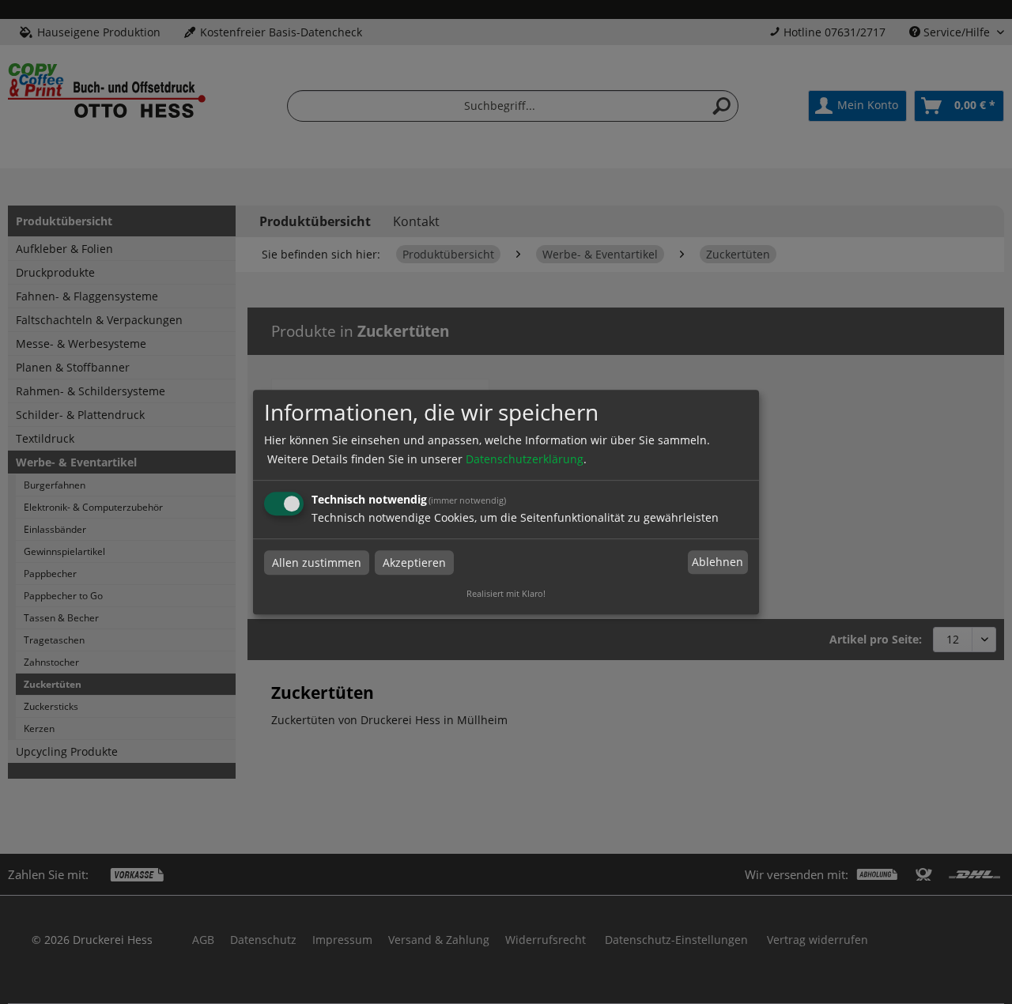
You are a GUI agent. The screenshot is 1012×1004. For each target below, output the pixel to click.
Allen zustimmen (316, 562)
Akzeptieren (414, 562)
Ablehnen (717, 562)
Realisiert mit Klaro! (506, 593)
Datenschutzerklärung (524, 458)
